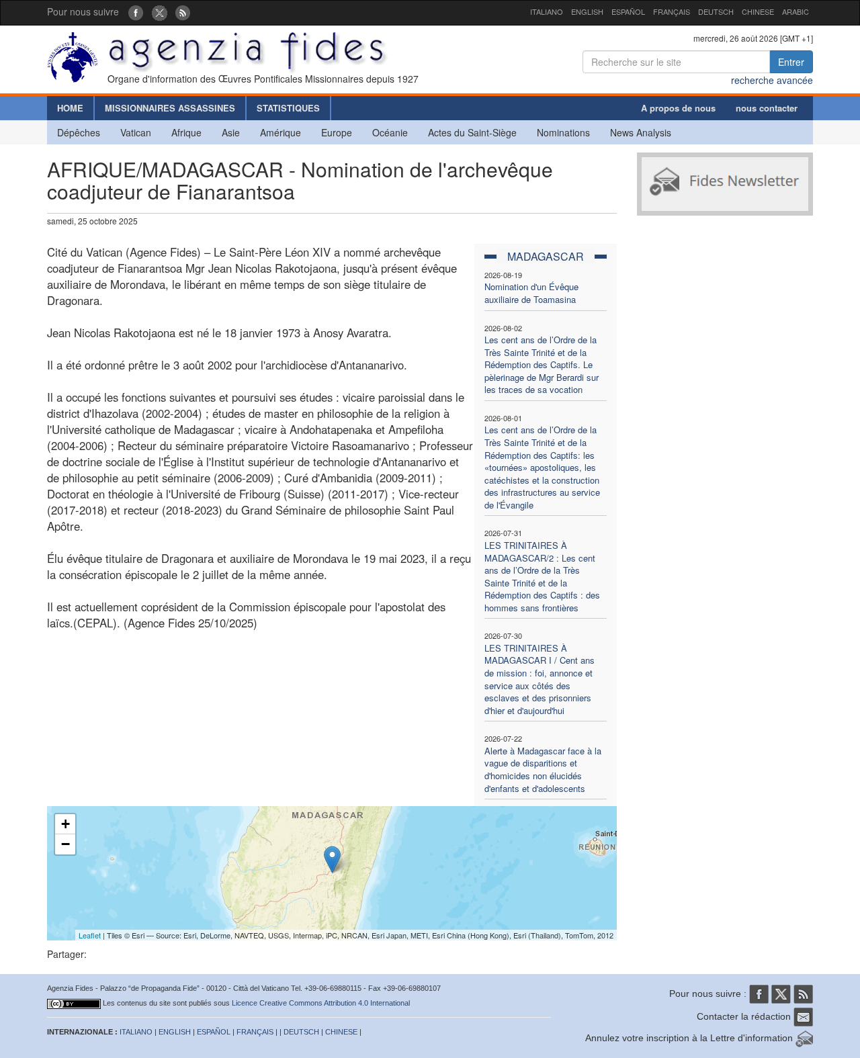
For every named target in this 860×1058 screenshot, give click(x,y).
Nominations (563, 132)
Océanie (390, 132)
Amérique (280, 132)
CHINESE (758, 11)
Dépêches (78, 132)
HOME (70, 107)
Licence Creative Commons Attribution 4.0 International (321, 1003)
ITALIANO (546, 11)
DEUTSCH (716, 11)
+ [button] (65, 823)
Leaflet (90, 935)
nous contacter (767, 107)
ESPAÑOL (628, 11)
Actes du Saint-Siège (472, 132)
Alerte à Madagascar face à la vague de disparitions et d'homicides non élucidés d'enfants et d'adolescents (542, 769)
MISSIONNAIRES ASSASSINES (170, 107)
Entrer (791, 62)
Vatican (135, 132)
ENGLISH (587, 11)
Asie (231, 132)
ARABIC (795, 11)
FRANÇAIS (671, 11)
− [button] (65, 844)
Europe (336, 132)
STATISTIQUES (288, 107)
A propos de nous (678, 107)
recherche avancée (772, 80)
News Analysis (640, 132)
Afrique (186, 132)
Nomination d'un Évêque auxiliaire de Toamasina (531, 293)
